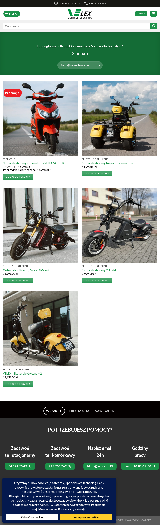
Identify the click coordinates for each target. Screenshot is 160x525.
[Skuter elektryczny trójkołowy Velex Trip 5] (119, 118)
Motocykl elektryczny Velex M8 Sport (26, 270)
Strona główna (46, 46)
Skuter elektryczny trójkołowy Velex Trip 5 (108, 163)
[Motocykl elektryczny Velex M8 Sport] (40, 225)
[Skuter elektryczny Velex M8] (119, 225)
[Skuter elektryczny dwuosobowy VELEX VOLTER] (40, 118)
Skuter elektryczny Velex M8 (99, 270)
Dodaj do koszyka (18, 177)
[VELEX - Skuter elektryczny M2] (40, 328)
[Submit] (153, 26)
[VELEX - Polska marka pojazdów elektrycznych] (80, 14)
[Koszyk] (153, 14)
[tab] (54, 411)
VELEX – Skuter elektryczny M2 (22, 373)
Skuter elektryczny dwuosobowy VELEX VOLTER (33, 163)
